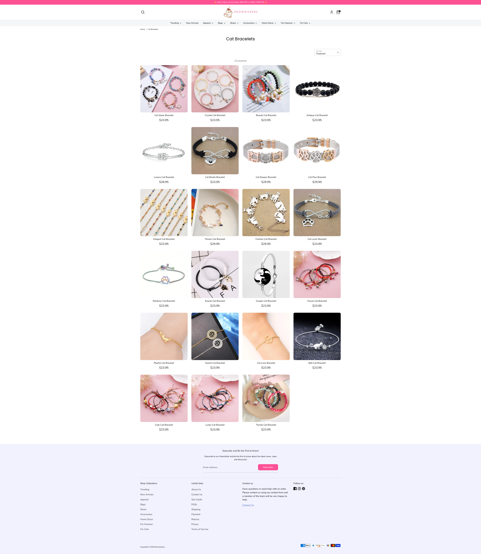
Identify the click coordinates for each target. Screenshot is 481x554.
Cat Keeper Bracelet (266, 177)
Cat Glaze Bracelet (163, 115)
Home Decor (268, 23)
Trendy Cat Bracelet (266, 424)
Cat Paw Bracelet (317, 177)
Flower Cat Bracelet (215, 239)
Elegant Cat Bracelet (163, 239)
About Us (196, 489)
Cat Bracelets (153, 29)
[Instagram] (299, 488)
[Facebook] (294, 488)
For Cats (304, 23)
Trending (174, 23)
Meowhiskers (159, 547)
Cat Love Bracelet (266, 362)
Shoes (233, 23)
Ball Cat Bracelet (317, 362)
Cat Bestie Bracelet (215, 177)
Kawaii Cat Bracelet (215, 300)
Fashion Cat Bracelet (266, 239)
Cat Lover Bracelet (317, 239)
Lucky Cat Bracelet (215, 424)
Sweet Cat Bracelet (215, 362)
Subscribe (268, 467)
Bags (220, 23)
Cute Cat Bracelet (164, 424)
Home (142, 29)
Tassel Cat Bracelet (317, 300)
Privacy (195, 524)
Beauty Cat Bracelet (266, 115)
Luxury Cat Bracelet (164, 177)
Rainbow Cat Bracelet (164, 300)
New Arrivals (192, 23)
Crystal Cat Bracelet (215, 115)
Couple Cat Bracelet (266, 300)
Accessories (249, 23)
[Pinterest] (303, 488)
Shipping (195, 509)
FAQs (194, 504)
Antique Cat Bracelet (317, 115)
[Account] (331, 12)
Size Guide (196, 499)
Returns (195, 519)
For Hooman (287, 23)
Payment (195, 514)
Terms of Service (199, 529)
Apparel (207, 23)
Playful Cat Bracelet (164, 362)
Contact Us (196, 494)
